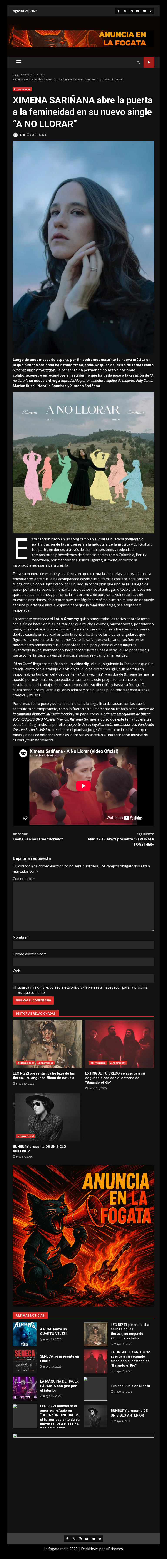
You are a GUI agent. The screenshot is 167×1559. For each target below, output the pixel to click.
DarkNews (89, 1548)
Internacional (22, 89)
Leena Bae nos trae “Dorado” (38, 836)
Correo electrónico (29, 954)
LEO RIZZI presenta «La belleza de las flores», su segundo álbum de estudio (47, 1044)
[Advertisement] (83, 38)
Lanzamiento (45, 1062)
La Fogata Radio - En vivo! (149, 62)
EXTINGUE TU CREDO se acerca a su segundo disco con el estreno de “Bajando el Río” (119, 1044)
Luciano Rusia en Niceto (95, 1389)
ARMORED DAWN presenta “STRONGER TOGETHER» (121, 839)
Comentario (24, 878)
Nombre (21, 937)
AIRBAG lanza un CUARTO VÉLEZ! (25, 1334)
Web (16, 970)
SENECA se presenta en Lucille (25, 1361)
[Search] (138, 62)
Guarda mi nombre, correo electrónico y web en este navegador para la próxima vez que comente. (82, 990)
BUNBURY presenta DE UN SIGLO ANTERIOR (47, 1117)
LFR (22, 134)
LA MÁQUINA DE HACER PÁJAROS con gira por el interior (25, 1389)
